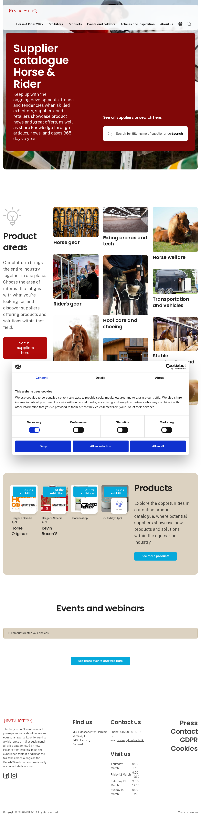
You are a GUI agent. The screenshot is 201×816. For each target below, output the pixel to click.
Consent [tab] (42, 377)
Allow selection (100, 446)
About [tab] (159, 377)
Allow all (158, 446)
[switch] (78, 430)
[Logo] (23, 11)
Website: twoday (188, 812)
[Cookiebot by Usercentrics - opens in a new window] (169, 367)
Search (177, 133)
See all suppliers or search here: (132, 117)
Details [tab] (100, 377)
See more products (155, 556)
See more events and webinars (100, 661)
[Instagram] (14, 777)
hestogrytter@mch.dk (130, 740)
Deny (43, 446)
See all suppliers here (25, 347)
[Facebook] (6, 777)
